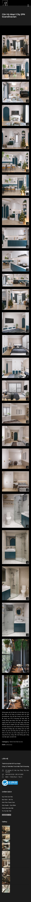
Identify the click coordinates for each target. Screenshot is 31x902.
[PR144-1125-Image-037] (15, 211)
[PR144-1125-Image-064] (15, 368)
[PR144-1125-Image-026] (15, 161)
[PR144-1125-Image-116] (15, 692)
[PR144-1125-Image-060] (15, 345)
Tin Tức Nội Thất (6, 811)
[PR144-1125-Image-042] (15, 261)
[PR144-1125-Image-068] (15, 390)
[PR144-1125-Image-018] (15, 115)
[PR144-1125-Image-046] (15, 280)
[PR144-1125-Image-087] (15, 481)
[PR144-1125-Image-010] (15, 68)
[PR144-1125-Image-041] (15, 237)
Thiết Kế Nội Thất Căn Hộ (16, 742)
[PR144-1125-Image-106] (15, 619)
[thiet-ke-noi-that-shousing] (15, 830)
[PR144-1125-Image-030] (15, 185)
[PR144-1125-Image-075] (15, 413)
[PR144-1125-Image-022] (15, 138)
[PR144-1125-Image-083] (15, 458)
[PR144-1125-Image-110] (15, 511)
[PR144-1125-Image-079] (15, 436)
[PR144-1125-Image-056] (15, 322)
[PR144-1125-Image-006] (15, 45)
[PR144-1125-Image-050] (15, 299)
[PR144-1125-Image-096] (15, 547)
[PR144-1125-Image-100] (15, 583)
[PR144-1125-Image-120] (15, 656)
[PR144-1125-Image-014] (15, 92)
